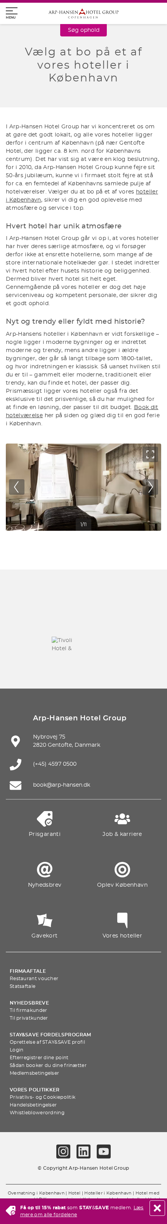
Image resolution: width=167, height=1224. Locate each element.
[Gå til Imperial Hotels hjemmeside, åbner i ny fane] (138, 620)
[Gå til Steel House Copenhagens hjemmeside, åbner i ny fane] (83, 666)
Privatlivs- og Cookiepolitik (42, 1097)
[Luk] (157, 1208)
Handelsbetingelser (33, 1105)
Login (17, 1050)
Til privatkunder (29, 1018)
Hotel (74, 1193)
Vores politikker (35, 1090)
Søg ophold (83, 30)
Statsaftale (22, 986)
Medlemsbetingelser (34, 1073)
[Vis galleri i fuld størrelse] (150, 454)
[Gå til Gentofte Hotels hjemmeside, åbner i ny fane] (138, 643)
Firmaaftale (28, 971)
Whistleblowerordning (37, 1112)
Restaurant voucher (34, 978)
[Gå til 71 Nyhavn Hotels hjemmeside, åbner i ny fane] (65, 620)
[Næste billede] (150, 487)
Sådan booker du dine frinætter (48, 1065)
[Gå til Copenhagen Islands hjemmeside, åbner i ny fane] (101, 643)
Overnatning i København (36, 1193)
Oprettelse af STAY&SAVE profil (47, 1042)
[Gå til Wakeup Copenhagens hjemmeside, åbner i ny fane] (47, 666)
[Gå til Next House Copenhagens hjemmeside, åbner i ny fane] (120, 666)
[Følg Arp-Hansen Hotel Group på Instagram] (63, 1151)
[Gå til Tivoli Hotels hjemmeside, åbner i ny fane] (65, 643)
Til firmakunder (28, 1010)
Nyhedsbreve (29, 1003)
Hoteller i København (107, 1193)
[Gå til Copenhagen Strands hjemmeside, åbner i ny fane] (101, 620)
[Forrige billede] (16, 487)
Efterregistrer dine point (39, 1057)
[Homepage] (83, 13)
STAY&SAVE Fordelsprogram (50, 1034)
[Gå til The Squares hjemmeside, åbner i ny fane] (28, 643)
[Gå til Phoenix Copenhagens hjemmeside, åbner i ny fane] (28, 620)
